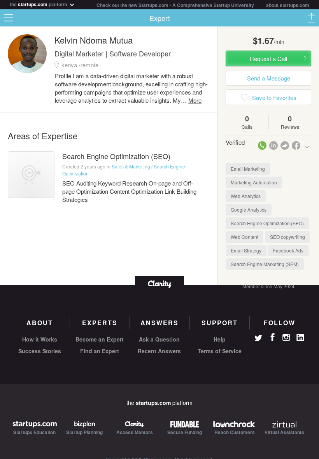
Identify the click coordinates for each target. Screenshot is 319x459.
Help (220, 339)
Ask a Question (159, 339)
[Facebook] (272, 337)
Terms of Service (220, 351)
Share (311, 17)
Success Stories (39, 351)
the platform (39, 4)
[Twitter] (258, 339)
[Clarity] (159, 283)
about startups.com (287, 5)
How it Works (39, 339)
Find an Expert (99, 351)
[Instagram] (286, 338)
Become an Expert (99, 339)
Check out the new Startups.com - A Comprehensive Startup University (175, 5)
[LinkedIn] (300, 338)
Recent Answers (159, 351)
